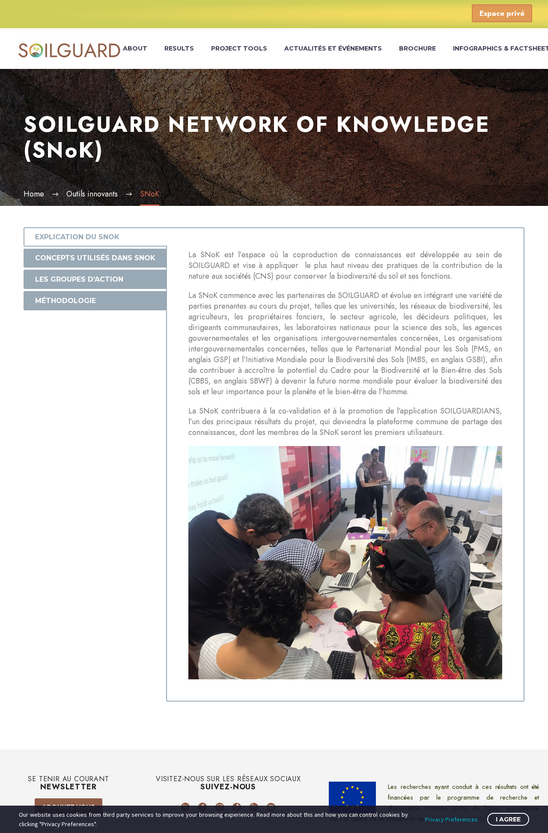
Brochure (417, 48)
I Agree (508, 819)
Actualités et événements (333, 48)
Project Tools (239, 48)
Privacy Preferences (451, 819)
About (135, 48)
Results (179, 48)
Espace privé (502, 13)
